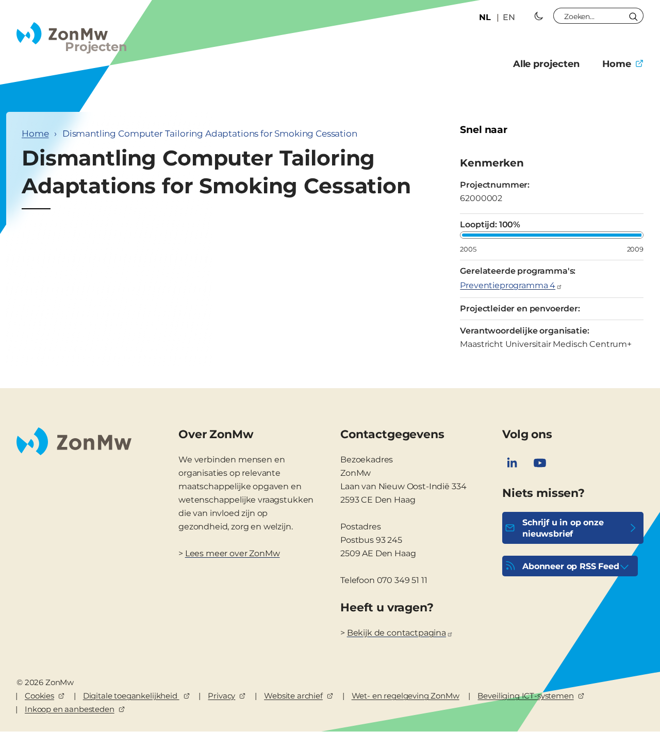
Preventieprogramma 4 (507, 285)
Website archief (293, 696)
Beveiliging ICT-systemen (525, 696)
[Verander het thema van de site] (539, 16)
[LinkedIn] (512, 463)
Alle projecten (546, 64)
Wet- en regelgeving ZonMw (405, 696)
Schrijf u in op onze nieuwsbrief (563, 528)
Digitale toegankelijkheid (131, 696)
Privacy (221, 696)
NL (485, 17)
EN (509, 17)
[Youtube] (540, 463)
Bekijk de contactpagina (396, 633)
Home (616, 64)
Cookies (39, 696)
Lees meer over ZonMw (232, 553)
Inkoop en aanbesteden (69, 709)
